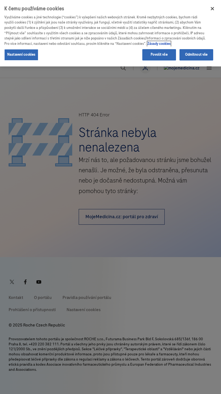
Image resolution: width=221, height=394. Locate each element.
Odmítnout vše (196, 54)
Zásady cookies (159, 43)
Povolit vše (159, 54)
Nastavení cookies (21, 54)
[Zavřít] (212, 9)
